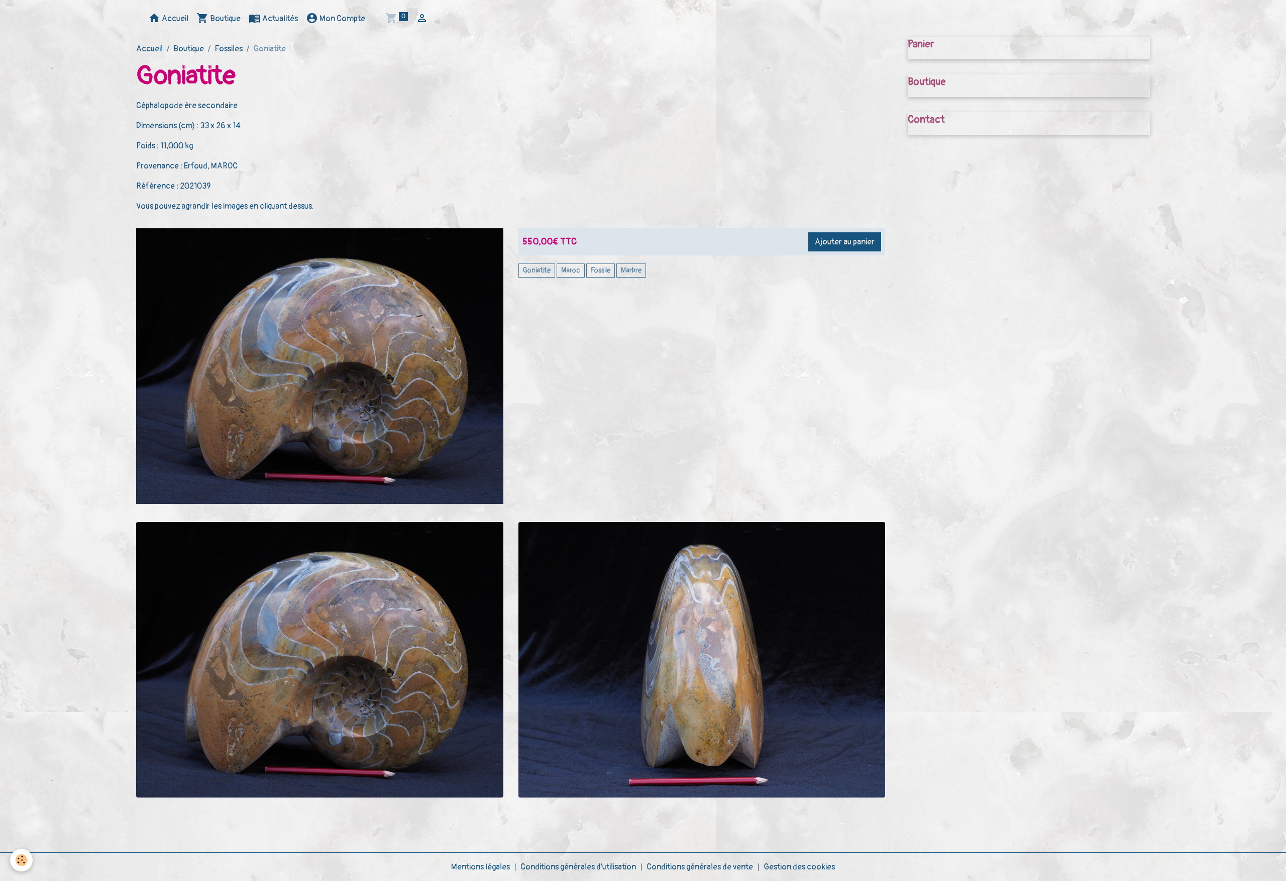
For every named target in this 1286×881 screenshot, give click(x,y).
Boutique (224, 19)
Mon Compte (341, 19)
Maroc (570, 270)
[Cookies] (21, 860)
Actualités (279, 19)
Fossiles (229, 49)
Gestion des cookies (799, 867)
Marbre (631, 270)
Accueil (174, 19)
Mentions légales (480, 867)
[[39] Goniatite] (319, 660)
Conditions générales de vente (700, 867)
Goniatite (537, 270)
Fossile (600, 270)
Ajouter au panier (845, 242)
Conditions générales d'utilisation (578, 867)
